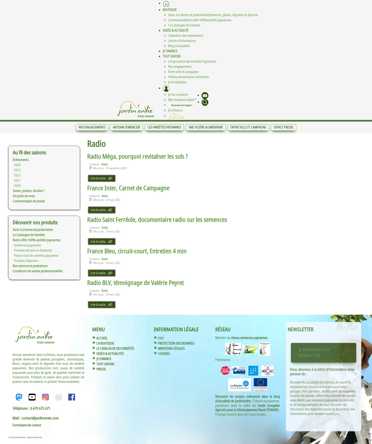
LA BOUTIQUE (105, 343)
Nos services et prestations (30, 266)
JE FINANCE (103, 359)
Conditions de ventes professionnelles (37, 271)
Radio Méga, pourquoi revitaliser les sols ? (137, 156)
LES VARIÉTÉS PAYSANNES (164, 127)
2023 (17, 170)
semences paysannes (27, 245)
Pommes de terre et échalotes (33, 250)
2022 (17, 175)
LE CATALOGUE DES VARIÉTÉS (115, 348)
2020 (17, 185)
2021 (17, 180)
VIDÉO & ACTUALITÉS (110, 353)
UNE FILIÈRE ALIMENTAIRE (205, 127)
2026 (17, 165)
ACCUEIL (102, 338)
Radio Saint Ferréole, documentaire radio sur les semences (157, 220)
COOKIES (164, 353)
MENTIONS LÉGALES (171, 348)
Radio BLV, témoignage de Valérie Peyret (135, 283)
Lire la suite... (99, 178)
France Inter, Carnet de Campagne (128, 188)
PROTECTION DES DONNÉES (176, 343)
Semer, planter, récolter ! (29, 190)
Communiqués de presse (29, 201)
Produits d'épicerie (26, 260)
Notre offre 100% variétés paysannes (36, 240)
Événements (21, 159)
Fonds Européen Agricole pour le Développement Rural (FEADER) (247, 408)
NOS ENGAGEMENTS (92, 127)
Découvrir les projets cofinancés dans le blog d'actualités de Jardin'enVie (247, 399)
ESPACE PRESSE (283, 127)
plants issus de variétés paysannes (36, 255)
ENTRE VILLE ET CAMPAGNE (248, 127)
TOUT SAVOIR (105, 364)
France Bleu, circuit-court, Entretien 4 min (137, 251)
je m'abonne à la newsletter (314, 352)
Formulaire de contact (26, 425)
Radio (105, 164)
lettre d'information (332, 369)
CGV (161, 338)
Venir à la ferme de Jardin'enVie (33, 229)
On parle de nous (24, 196)
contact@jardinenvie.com (40, 418)
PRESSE (101, 369)
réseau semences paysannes (249, 337)
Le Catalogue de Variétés (29, 235)
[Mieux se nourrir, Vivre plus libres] (135, 109)
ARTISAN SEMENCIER (126, 127)
